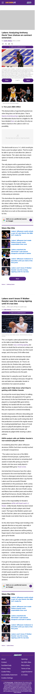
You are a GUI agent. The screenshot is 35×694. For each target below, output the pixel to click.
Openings (24, 659)
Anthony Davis (10, 284)
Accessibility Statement (9, 675)
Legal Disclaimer (26, 672)
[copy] (12, 44)
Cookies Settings (7, 678)
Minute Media (10, 682)
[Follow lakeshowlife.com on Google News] (30, 220)
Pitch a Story (25, 665)
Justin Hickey (8, 40)
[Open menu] (3, 3)
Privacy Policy (6, 668)
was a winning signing (20, 345)
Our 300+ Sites (26, 662)
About (3, 659)
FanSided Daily (6, 665)
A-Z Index (24, 675)
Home (3, 284)
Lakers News (10, 645)
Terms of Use (25, 668)
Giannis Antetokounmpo (10, 116)
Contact (4, 662)
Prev (6, 80)
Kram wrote (22, 467)
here (12, 121)
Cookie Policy (5, 672)
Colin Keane (7, 309)
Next (28, 80)
